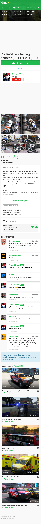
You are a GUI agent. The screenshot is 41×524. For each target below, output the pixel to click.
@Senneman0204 (26, 267)
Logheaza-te (22, 355)
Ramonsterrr (13, 294)
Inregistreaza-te (8, 357)
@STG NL (21, 287)
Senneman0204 (14, 241)
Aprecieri (18, 158)
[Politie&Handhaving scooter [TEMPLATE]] (20, 124)
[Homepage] (13, 76)
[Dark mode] (35, 7)
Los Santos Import (15, 255)
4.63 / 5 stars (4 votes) (7, 162)
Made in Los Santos (7, 518)
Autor (21, 265)
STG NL (11, 275)
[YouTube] (16, 76)
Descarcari (8, 158)
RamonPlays (13, 336)
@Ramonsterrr (14, 307)
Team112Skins (18, 74)
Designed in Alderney (8, 516)
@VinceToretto (14, 267)
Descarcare (22, 63)
